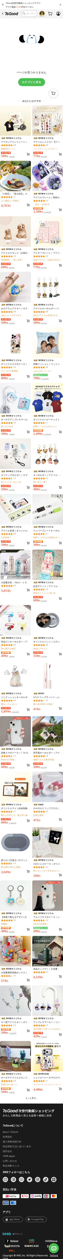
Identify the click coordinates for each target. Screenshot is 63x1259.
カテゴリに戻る (31, 82)
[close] (3, 4)
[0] (50, 13)
